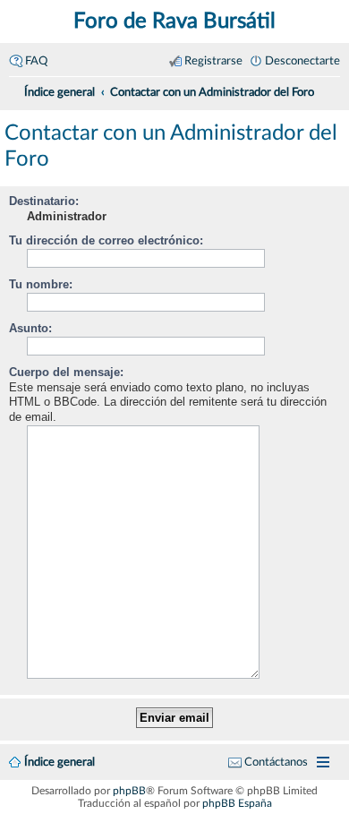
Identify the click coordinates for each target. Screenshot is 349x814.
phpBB (129, 790)
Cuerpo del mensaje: (66, 372)
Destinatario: (44, 201)
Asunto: (30, 328)
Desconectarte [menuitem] (302, 61)
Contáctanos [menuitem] (276, 762)
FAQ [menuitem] (36, 61)
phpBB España (237, 803)
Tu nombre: (40, 284)
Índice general (59, 762)
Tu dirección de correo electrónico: (106, 240)
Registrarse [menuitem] (213, 61)
